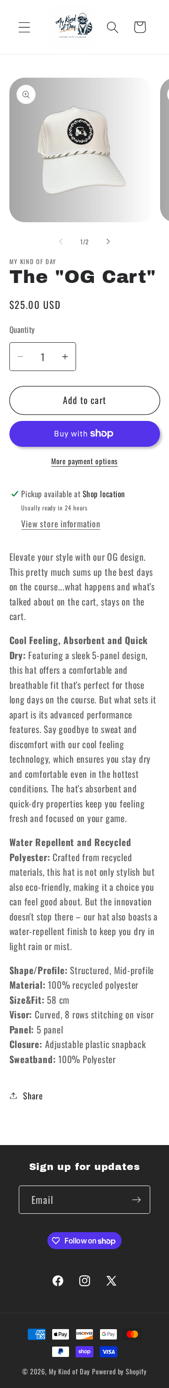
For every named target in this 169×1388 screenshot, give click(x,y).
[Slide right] (108, 241)
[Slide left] (60, 241)
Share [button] (33, 1095)
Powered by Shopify (119, 1371)
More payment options (84, 461)
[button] (24, 27)
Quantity (22, 329)
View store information (60, 523)
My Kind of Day (70, 1371)
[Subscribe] (136, 1200)
